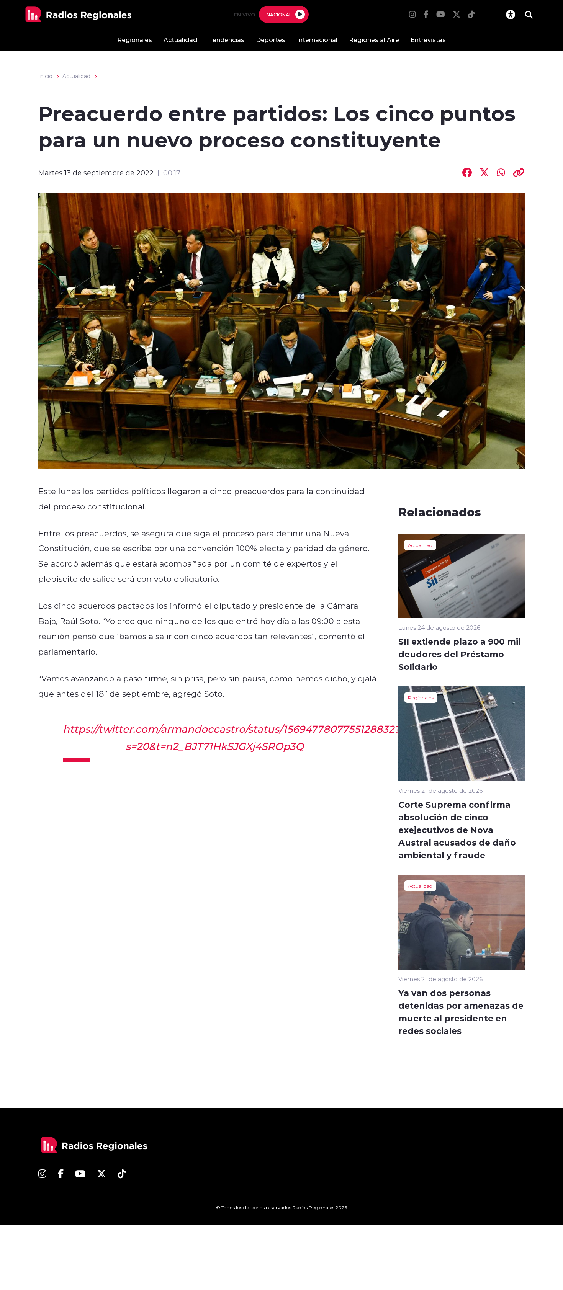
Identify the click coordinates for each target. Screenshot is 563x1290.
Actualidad (180, 40)
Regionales (134, 40)
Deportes (270, 40)
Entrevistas (428, 40)
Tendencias (226, 40)
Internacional (317, 40)
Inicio (45, 76)
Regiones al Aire (374, 40)
